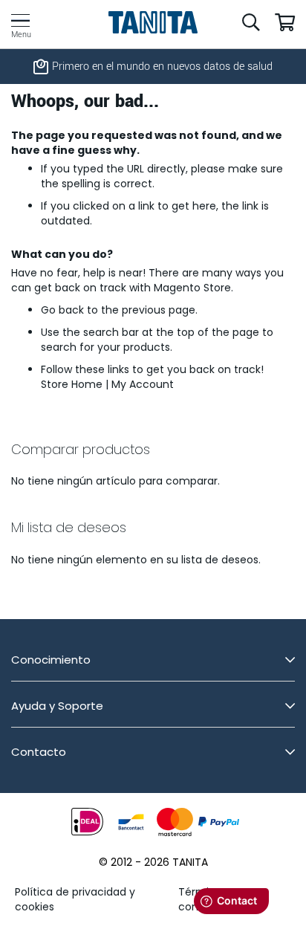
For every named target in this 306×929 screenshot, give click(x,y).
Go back (62, 309)
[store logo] (153, 22)
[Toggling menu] (20, 20)
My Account (142, 384)
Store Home (71, 384)
